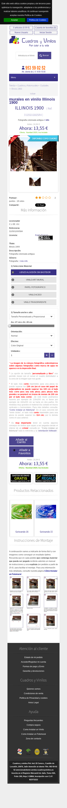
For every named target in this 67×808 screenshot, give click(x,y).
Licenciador (14, 221)
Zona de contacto (33, 738)
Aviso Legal (33, 702)
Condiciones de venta (33, 693)
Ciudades (44, 85)
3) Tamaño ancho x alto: (22, 312)
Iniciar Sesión (46, 32)
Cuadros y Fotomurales (27, 85)
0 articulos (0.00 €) (21, 27)
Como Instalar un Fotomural (33, 734)
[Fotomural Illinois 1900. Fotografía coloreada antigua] (33, 41)
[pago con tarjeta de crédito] (20, 751)
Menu (13, 77)
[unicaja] (28, 751)
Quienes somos (33, 689)
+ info (46, 120)
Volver (32, 93)
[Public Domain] (45, 240)
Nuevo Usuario (21, 32)
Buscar (46, 55)
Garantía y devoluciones (33, 671)
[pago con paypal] (37, 751)
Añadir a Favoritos (25, 451)
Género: (13, 258)
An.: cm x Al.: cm (21, 322)
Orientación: (16, 331)
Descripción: (15, 251)
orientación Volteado (47, 431)
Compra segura (33, 725)
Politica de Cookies (37, 20)
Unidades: (15, 351)
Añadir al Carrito (21, 441)
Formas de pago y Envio (33, 666)
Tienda (12, 85)
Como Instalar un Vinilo (33, 729)
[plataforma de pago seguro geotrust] (45, 751)
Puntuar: (13, 198)
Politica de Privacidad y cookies (33, 698)
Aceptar (14, 20)
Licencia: (13, 235)
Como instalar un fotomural (22, 410)
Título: (12, 243)
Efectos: (15, 341)
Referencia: (14, 228)
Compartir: (14, 205)
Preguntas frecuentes (33, 720)
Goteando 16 (21, 531)
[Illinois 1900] (35, 187)
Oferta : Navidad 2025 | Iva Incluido (33, 132)
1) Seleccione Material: (21, 266)
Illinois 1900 (16, 88)
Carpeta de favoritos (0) (45, 27)
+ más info (23, 261)
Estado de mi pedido (33, 657)
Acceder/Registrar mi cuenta (33, 662)
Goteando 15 (45, 531)
